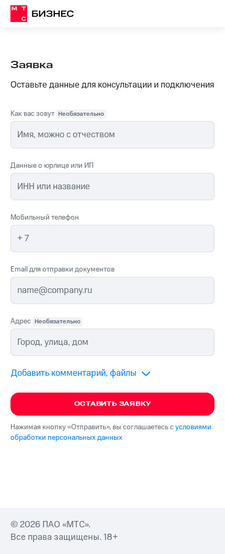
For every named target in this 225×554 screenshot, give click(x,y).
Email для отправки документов (62, 269)
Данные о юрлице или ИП (52, 165)
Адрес (45, 321)
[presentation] (112, 342)
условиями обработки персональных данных (110, 432)
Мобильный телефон (44, 217)
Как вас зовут (57, 113)
